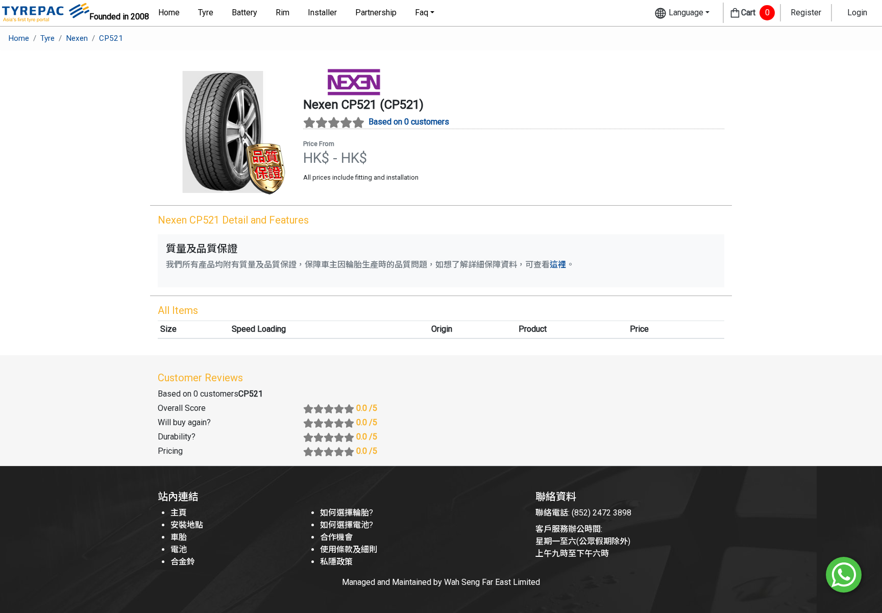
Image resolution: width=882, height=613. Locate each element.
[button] (682, 13)
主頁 (178, 513)
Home (169, 12)
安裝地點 (186, 525)
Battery (244, 12)
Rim (282, 12)
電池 (178, 549)
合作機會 (336, 537)
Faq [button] (421, 12)
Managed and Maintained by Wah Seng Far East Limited (441, 582)
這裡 (558, 264)
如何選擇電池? (346, 525)
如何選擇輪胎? (346, 513)
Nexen (77, 38)
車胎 (178, 537)
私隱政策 (336, 562)
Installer (322, 12)
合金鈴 (182, 562)
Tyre (205, 12)
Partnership (376, 12)
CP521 (111, 38)
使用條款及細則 (348, 549)
